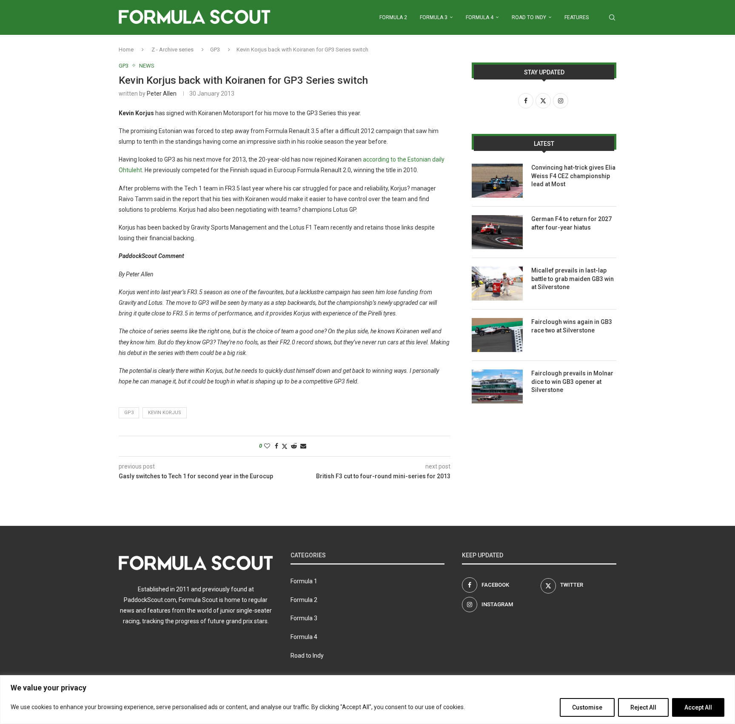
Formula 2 (393, 17)
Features (576, 17)
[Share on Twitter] (285, 446)
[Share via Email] (303, 446)
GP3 (215, 49)
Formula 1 (304, 581)
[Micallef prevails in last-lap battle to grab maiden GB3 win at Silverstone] (497, 284)
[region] (367, 699)
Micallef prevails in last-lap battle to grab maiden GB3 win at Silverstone (572, 278)
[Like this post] (267, 446)
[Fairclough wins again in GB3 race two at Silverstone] (497, 335)
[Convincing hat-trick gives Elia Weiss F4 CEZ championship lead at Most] (497, 181)
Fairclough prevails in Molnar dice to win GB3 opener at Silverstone (572, 381)
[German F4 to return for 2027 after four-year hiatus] (497, 232)
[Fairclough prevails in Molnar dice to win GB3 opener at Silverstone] (497, 386)
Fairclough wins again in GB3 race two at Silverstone (571, 326)
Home (126, 49)
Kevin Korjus (164, 412)
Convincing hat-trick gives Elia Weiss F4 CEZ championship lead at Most (573, 175)
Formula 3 (433, 17)
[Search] (612, 17)
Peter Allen (162, 93)
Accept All (698, 707)
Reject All (643, 707)
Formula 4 (479, 17)
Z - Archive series (172, 49)
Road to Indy (529, 17)
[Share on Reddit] (294, 446)
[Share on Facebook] (276, 446)
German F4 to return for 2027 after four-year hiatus (571, 223)
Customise (587, 707)
